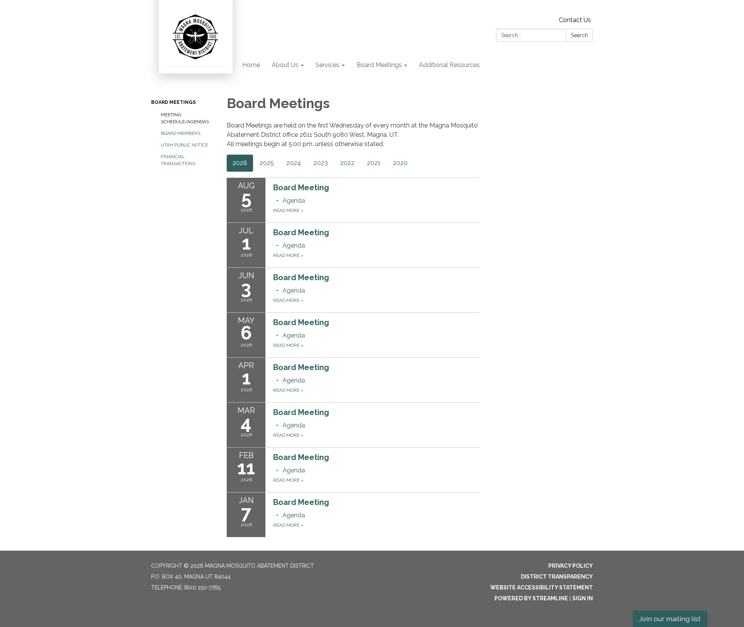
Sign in (582, 598)
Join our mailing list (670, 619)
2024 (293, 163)
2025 (267, 163)
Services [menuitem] (327, 65)
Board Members (180, 133)
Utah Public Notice (184, 145)
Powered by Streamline (531, 598)
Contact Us (575, 20)
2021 (374, 163)
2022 (347, 163)
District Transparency (557, 577)
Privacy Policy (570, 566)
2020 (400, 163)
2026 (239, 163)
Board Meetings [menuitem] (379, 65)
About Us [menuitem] (285, 65)
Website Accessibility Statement (541, 587)
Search (579, 35)
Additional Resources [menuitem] (449, 65)
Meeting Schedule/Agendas (185, 118)
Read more (288, 210)
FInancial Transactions (178, 160)
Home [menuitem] (251, 65)
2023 (320, 163)
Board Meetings (173, 102)
